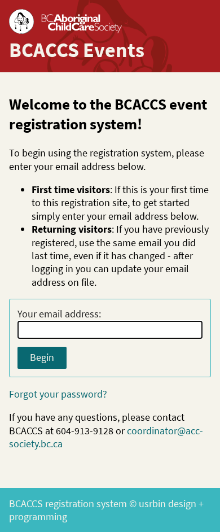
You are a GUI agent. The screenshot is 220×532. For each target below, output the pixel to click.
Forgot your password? (58, 393)
